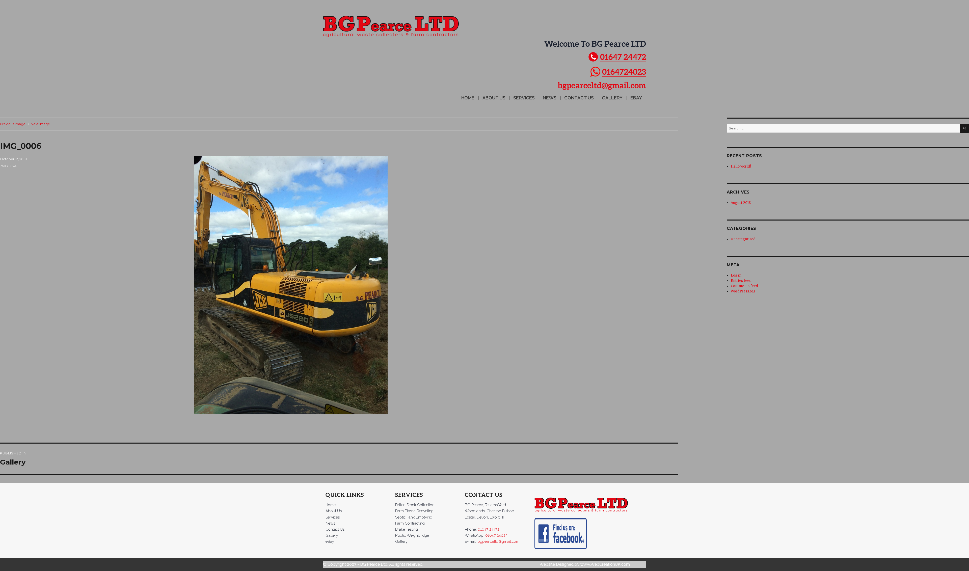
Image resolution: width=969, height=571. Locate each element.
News (549, 97)
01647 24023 (496, 535)
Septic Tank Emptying (413, 517)
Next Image (40, 124)
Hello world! (741, 166)
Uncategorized (743, 239)
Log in (736, 275)
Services (524, 97)
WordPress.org (743, 291)
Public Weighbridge (412, 535)
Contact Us (579, 97)
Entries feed (741, 281)
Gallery (612, 97)
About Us (493, 97)
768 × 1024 (8, 166)
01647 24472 (623, 57)
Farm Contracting (410, 523)
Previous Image (12, 124)
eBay (636, 97)
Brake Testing (406, 529)
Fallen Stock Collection (415, 505)
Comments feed (744, 286)
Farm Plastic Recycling (414, 511)
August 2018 (741, 203)
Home (467, 97)
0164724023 (624, 71)
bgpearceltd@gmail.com (602, 85)
